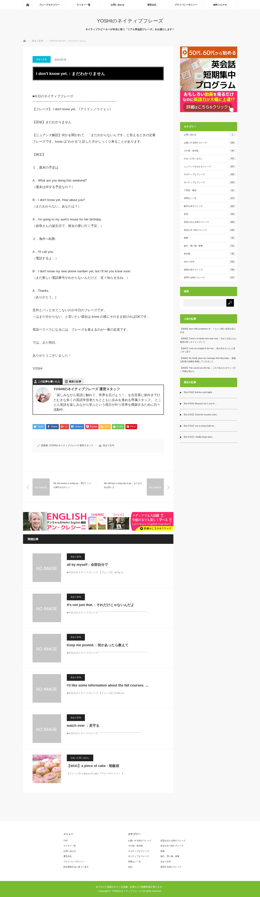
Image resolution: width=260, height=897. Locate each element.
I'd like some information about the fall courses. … (108, 685)
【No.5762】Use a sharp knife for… (199, 426)
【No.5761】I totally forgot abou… (198, 437)
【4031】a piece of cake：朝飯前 (93, 766)
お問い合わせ (117, 4)
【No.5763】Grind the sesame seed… (201, 414)
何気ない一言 (209, 198)
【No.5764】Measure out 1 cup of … (200, 403)
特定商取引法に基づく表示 (76, 867)
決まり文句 (41, 59)
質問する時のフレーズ (209, 277)
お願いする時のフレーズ (209, 142)
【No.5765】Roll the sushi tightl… (198, 392)
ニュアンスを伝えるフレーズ (209, 166)
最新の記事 (75, 381)
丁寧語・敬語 (209, 190)
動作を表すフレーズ (209, 206)
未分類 (209, 253)
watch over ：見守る (83, 725)
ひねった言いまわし (80, 758)
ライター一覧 (83, 4)
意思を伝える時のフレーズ (209, 222)
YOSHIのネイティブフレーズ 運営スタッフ (71, 445)
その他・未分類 (209, 151)
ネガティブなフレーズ (209, 174)
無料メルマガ (220, 4)
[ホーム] (27, 5)
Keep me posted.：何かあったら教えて (97, 645)
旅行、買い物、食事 (209, 246)
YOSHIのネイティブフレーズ (130, 20)
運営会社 (151, 4)
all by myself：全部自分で (87, 565)
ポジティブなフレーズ (209, 182)
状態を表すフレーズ (209, 269)
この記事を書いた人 (49, 381)
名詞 (209, 214)
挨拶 (209, 238)
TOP (65, 840)
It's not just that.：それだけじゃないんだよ (100, 605)
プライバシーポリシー (186, 4)
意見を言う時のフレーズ (209, 230)
